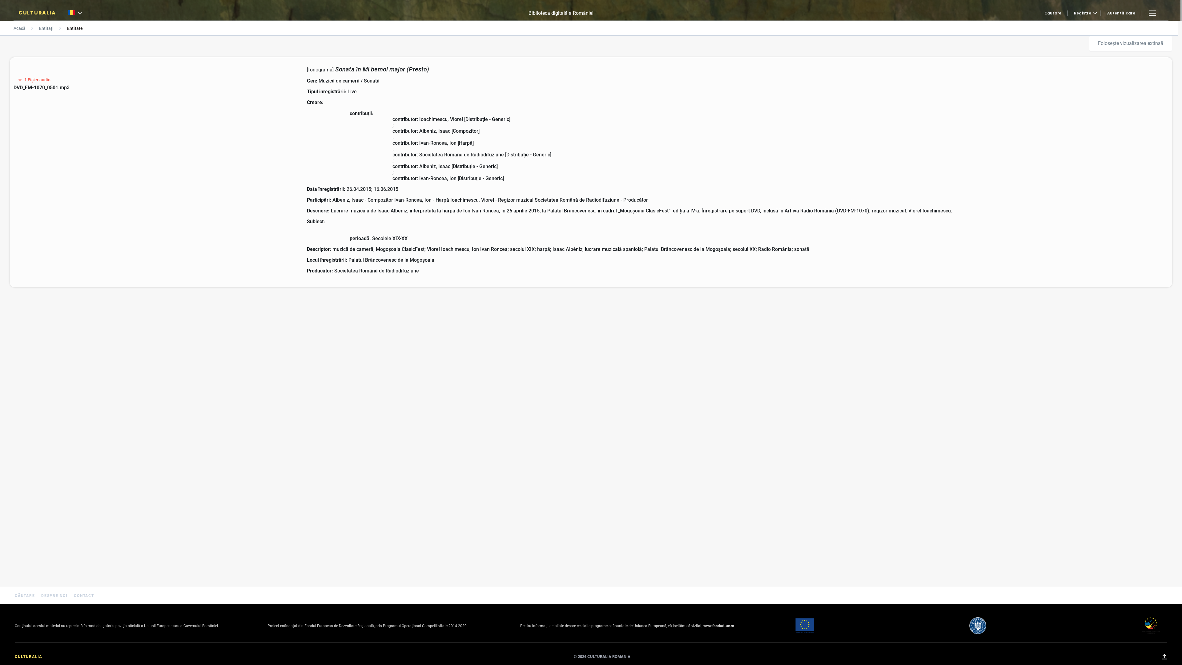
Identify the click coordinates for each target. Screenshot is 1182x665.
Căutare (1053, 13)
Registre (1082, 13)
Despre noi (55, 596)
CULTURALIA (37, 12)
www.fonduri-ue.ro (718, 626)
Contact (84, 596)
